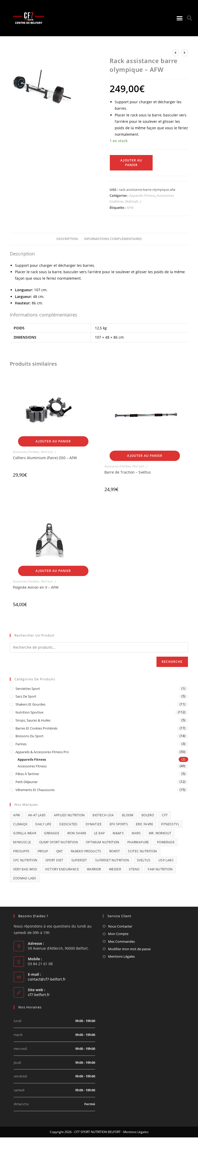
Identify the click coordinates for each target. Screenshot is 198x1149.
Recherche (172, 661)
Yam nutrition (159, 869)
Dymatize (94, 824)
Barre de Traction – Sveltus (127, 472)
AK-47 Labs (37, 815)
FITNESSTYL (170, 824)
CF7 (165, 815)
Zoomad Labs (24, 878)
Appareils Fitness (142, 195)
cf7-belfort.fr (39, 994)
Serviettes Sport (27, 688)
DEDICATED (68, 824)
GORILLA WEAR (24, 833)
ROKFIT (114, 851)
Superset (79, 860)
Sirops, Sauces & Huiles (33, 720)
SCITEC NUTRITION (142, 851)
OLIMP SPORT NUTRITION (58, 842)
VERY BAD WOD (25, 869)
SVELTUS (144, 860)
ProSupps (21, 851)
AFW (130, 207)
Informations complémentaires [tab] (113, 239)
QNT (59, 851)
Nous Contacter (120, 926)
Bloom (128, 815)
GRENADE (51, 833)
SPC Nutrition (25, 860)
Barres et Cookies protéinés (36, 728)
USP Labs (166, 860)
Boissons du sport (29, 736)
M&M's (118, 833)
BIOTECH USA (103, 815)
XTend (134, 869)
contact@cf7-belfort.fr (47, 979)
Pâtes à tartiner (27, 773)
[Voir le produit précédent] (175, 52)
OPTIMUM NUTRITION (102, 842)
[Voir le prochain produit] (184, 52)
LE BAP (99, 833)
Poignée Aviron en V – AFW (36, 587)
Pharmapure (138, 842)
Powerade (166, 842)
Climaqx (20, 824)
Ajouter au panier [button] (53, 441)
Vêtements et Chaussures (35, 789)
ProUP (43, 851)
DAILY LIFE (43, 824)
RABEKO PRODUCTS (86, 851)
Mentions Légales (121, 956)
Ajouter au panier (131, 162)
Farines (21, 744)
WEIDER (115, 869)
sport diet (54, 860)
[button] (179, 18)
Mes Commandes (121, 941)
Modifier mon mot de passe (129, 949)
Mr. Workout (160, 833)
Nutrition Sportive (29, 712)
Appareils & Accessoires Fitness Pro (42, 752)
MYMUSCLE (22, 842)
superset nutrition (112, 860)
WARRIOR (94, 869)
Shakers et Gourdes (30, 704)
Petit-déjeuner (26, 781)
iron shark (76, 833)
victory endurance (62, 869)
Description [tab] (67, 239)
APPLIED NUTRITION (69, 815)
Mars (136, 833)
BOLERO (148, 815)
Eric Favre (144, 824)
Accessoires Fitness (32, 766)
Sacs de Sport (25, 696)
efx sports (119, 824)
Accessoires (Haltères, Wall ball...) (34, 452)
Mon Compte (118, 933)
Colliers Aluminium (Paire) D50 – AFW (45, 458)
